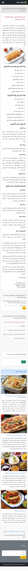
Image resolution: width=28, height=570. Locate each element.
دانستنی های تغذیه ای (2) (20, 511)
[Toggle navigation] (3, 2)
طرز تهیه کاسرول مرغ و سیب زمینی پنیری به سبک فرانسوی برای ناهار (15, 396)
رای (24, 308)
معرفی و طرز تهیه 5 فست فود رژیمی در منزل (16, 435)
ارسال (23, 362)
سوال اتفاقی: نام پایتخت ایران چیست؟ (16, 354)
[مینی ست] (21, 2)
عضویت (23, 557)
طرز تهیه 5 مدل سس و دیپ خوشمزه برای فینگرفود (15, 473)
